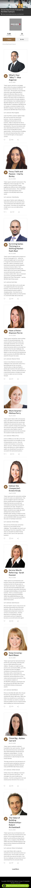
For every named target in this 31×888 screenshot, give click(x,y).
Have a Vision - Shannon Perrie (15, 331)
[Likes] (5, 140)
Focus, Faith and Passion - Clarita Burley (16, 173)
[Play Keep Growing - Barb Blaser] (6, 654)
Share (9, 39)
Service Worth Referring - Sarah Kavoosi (16, 572)
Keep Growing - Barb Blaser (16, 654)
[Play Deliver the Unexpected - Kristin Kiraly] (6, 487)
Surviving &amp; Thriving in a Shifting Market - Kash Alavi (16, 247)
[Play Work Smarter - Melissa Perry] (6, 412)
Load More (15, 869)
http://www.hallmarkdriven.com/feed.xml (13, 14)
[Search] (25, 2)
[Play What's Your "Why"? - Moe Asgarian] (6, 76)
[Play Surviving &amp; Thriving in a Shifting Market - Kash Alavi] (6, 245)
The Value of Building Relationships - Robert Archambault (15, 822)
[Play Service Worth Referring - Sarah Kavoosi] (6, 571)
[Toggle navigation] (29, 2)
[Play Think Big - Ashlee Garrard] (6, 739)
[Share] (18, 140)
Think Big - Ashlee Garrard (17, 739)
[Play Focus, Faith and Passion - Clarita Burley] (6, 172)
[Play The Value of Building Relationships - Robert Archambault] (6, 819)
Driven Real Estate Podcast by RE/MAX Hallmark (12, 11)
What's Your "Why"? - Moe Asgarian (15, 77)
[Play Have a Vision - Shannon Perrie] (6, 331)
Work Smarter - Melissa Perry (15, 412)
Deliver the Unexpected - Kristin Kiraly (15, 488)
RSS (23, 39)
